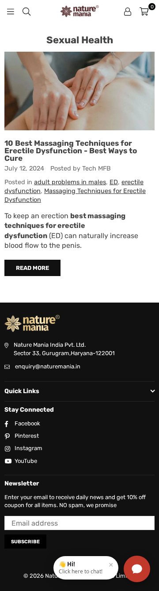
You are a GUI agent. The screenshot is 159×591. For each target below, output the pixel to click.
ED (114, 182)
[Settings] (128, 11)
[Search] (26, 11)
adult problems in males (70, 182)
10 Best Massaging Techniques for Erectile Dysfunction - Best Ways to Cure (70, 151)
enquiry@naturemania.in (47, 366)
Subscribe (25, 542)
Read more (32, 268)
